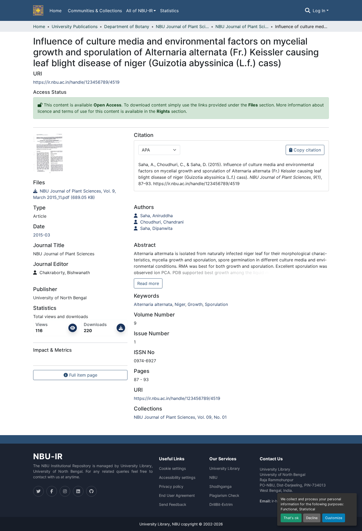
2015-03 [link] (41, 235)
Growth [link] (195, 304)
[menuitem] (141, 10)
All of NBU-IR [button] (139, 10)
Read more (148, 283)
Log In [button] (319, 10)
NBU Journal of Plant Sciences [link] (182, 26)
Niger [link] (180, 304)
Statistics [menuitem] (169, 10)
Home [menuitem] (55, 10)
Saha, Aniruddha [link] (156, 215)
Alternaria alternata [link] (153, 304)
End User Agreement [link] (177, 495)
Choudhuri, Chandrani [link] (161, 222)
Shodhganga (220, 486)
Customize (333, 518)
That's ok (291, 518)
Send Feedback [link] (172, 504)
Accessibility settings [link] (177, 477)
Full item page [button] (82, 375)
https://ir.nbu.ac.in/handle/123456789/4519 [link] (76, 82)
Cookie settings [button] (172, 468)
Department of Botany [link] (126, 26)
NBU (213, 477)
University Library (224, 468)
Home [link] (39, 26)
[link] (80, 194)
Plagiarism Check (224, 495)
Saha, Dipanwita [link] (156, 228)
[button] (38, 10)
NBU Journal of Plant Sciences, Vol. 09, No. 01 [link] (241, 26)
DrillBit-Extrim (221, 504)
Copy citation (306, 150)
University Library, (155, 524)
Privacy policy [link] (171, 486)
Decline (311, 518)
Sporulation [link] (216, 304)
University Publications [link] (75, 26)
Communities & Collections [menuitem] (95, 10)
